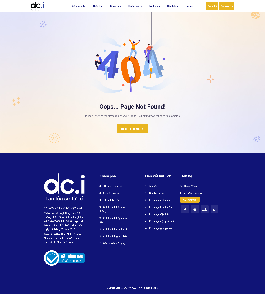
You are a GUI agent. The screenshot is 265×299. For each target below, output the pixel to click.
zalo (204, 209)
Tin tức (189, 6)
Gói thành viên (156, 193)
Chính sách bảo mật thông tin (112, 209)
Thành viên (153, 6)
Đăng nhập (227, 6)
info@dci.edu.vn (193, 193)
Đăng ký (212, 6)
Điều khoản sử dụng (114, 243)
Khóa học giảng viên (160, 228)
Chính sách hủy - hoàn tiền (113, 220)
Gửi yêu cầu (189, 199)
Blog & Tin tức (111, 200)
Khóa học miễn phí (159, 200)
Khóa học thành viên (160, 207)
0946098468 (191, 186)
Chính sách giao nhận (115, 236)
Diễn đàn (98, 6)
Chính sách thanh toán (115, 229)
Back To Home (130, 128)
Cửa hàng (172, 6)
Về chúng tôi (79, 6)
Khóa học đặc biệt (158, 214)
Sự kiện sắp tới (111, 193)
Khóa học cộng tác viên (161, 221)
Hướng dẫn (134, 6)
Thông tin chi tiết (113, 186)
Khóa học (115, 6)
